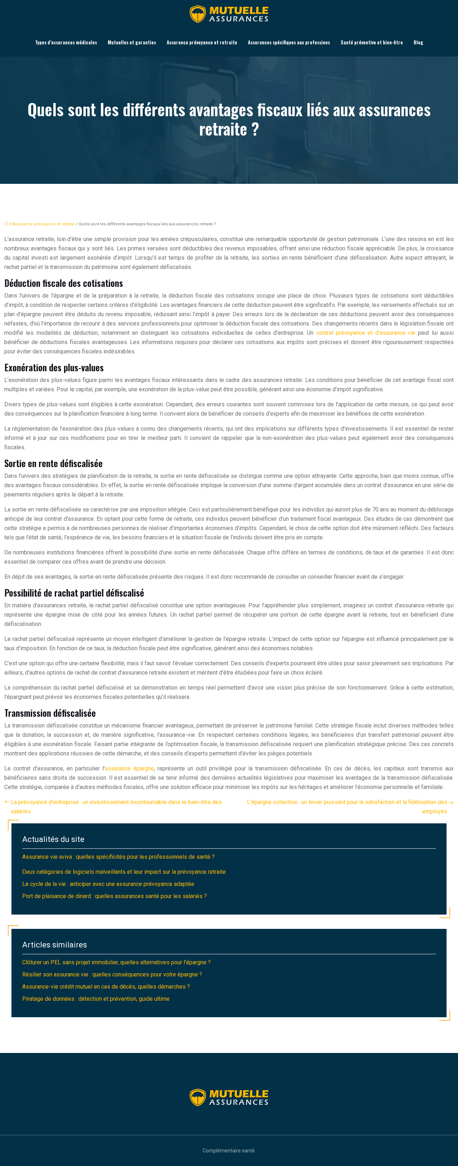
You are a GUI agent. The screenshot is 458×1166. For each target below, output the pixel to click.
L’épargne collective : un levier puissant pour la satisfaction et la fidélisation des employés (347, 807)
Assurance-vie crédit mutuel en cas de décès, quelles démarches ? (106, 986)
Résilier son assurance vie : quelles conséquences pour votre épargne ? (112, 974)
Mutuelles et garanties (132, 42)
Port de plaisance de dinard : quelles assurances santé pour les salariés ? (114, 896)
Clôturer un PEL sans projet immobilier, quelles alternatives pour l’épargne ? (116, 962)
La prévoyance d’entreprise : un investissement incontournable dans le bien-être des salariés (116, 807)
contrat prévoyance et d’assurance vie (365, 332)
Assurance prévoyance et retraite (202, 42)
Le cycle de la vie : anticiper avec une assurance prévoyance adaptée (108, 884)
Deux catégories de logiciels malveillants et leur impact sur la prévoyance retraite (124, 871)
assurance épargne (129, 768)
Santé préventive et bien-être (372, 42)
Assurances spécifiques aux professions (289, 42)
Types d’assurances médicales (66, 42)
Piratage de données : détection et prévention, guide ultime (96, 998)
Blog (418, 42)
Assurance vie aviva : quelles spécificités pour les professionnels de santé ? (118, 856)
